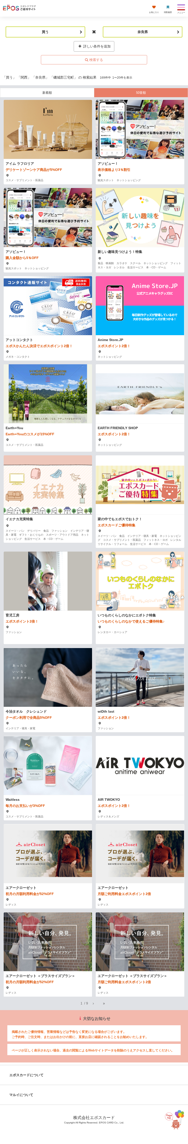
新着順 (47, 92)
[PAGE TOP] (174, 1122)
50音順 (141, 92)
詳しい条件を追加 (96, 46)
